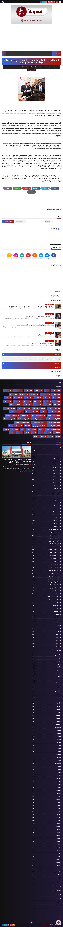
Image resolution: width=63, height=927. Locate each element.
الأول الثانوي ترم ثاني (54, 412)
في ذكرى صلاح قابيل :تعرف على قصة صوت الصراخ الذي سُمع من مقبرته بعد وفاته (31, 306)
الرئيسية (56, 54)
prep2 (11, 433)
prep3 (57, 436)
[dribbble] (49, 2)
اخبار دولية (46, 401)
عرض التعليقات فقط (20, 221)
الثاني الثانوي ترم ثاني (53, 422)
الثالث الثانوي (25, 415)
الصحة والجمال (31, 429)
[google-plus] (51, 2)
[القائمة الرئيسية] (4, 53)
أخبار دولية (56, 401)
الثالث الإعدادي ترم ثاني (38, 415)
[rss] (46, 2)
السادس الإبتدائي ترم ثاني (53, 429)
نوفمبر (46, 682)
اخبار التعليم (28, 391)
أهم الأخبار (14, 429)
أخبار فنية (56, 405)
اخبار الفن (38, 398)
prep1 (19, 433)
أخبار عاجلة (27, 401)
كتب (33, 433)
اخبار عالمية (7, 401)
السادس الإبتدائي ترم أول (15, 426)
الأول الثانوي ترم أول (9, 408)
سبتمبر (46, 688)
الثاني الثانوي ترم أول (9, 419)
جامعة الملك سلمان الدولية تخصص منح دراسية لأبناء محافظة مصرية (35, 325)
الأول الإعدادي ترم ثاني (23, 408)
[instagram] (57, 2)
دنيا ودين (48, 433)
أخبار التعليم (23, 67)
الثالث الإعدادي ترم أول (53, 415)
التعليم (42, 412)
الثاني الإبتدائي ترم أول (11, 415)
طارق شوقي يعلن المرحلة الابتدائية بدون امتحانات (40, 343)
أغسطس (46, 655)
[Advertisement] (31, 39)
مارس (46, 670)
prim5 (42, 436)
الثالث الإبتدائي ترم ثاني (15, 412)
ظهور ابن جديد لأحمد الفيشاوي (45, 335)
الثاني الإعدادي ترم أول (37, 419)
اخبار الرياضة (23, 394)
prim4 (50, 436)
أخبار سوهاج (37, 401)
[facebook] (41, 2)
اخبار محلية (37, 405)
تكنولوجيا (56, 433)
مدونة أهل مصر (45, 924)
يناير (46, 676)
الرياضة (27, 426)
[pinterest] (54, 2)
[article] (17, 201)
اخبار (46, 391)
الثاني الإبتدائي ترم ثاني (53, 419)
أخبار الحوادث (7, 391)
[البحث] (3, 2)
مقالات (26, 433)
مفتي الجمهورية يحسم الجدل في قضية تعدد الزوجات (39, 316)
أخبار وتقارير (27, 405)
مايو (46, 664)
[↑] (31, 922)
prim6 (35, 436)
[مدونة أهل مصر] (31, 14)
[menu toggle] (60, 2)
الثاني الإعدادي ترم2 (23, 419)
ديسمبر (46, 679)
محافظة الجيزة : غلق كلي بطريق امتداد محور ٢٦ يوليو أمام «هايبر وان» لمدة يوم (17, 460)
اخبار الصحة (56, 398)
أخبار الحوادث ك (44, 394)
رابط (58, 894)
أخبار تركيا (7, 398)
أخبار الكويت (28, 398)
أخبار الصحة (13, 394)
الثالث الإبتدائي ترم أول (31, 412)
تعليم (6, 429)
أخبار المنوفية (17, 398)
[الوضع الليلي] (58, 922)
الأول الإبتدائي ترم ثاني (53, 408)
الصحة (40, 429)
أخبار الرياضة (33, 394)
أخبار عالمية (17, 401)
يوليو (46, 658)
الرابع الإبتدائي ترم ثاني (38, 426)
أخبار (53, 391)
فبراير (46, 673)
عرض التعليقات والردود (7, 221)
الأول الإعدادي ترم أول (38, 408)
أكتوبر (46, 685)
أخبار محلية (47, 405)
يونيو (46, 661)
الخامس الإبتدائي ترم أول (38, 422)
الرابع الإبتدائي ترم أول (53, 426)
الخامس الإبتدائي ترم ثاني (22, 422)
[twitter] (43, 2)
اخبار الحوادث (56, 394)
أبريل (46, 667)
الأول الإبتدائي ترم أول (15, 405)
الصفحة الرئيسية (32, 67)
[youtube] (8, 925)
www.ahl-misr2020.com (24, 464)
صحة (40, 433)
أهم (22, 429)
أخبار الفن (46, 398)
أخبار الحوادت (17, 391)
